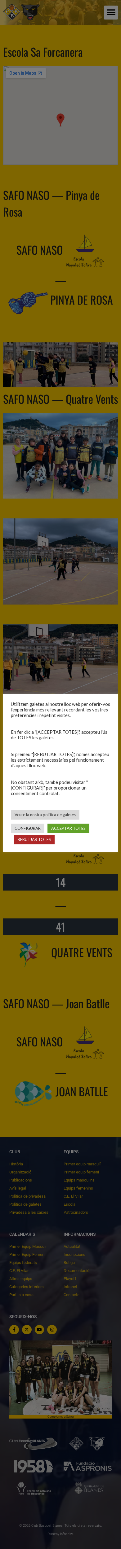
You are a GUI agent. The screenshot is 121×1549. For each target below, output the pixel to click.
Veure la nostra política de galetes (45, 814)
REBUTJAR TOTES (34, 839)
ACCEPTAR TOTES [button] (68, 828)
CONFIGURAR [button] (28, 828)
